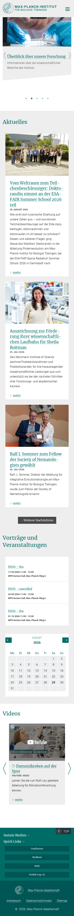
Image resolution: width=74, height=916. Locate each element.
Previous (5, 59)
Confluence (37, 848)
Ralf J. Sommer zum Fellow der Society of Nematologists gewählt (36, 459)
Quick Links (13, 841)
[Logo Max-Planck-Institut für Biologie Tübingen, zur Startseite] (30, 8)
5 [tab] (48, 98)
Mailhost (37, 857)
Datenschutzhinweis (39, 900)
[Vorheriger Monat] (65, 640)
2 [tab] (31, 98)
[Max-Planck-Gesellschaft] (21, 890)
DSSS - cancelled (20, 589)
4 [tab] (42, 98)
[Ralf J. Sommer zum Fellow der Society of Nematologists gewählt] (37, 426)
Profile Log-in (37, 874)
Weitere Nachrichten (38, 520)
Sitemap (62, 900)
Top (66, 831)
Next (68, 59)
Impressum (14, 900)
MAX (37, 866)
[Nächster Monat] (8, 640)
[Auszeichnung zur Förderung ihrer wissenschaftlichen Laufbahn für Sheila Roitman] (37, 303)
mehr (17, 272)
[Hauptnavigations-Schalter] (67, 9)
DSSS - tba (16, 567)
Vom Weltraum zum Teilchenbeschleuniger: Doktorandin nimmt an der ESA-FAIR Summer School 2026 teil (36, 193)
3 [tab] (37, 98)
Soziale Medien (15, 835)
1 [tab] (26, 98)
